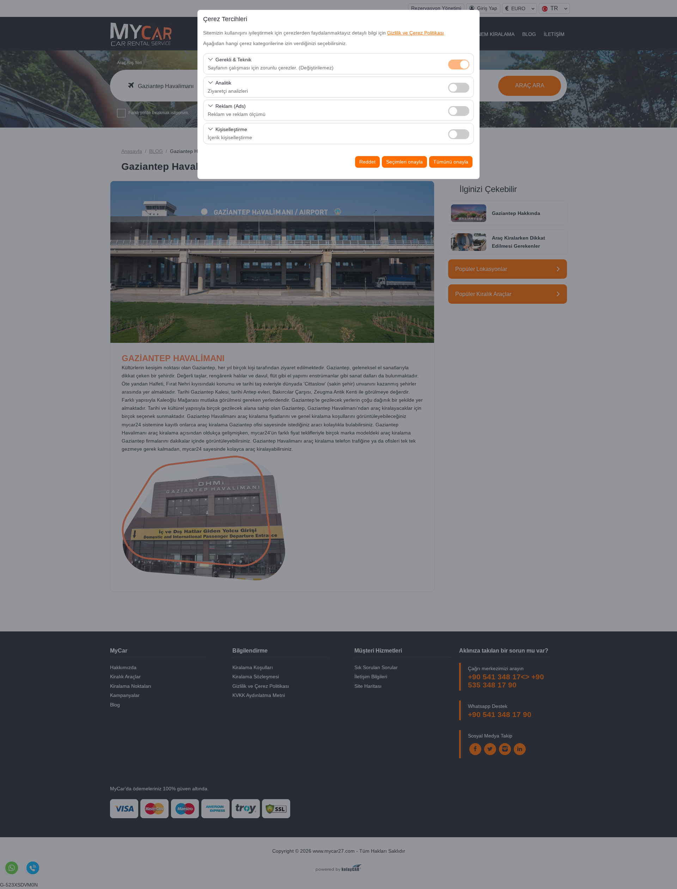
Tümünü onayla (450, 162)
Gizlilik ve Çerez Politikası (415, 33)
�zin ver (458, 88)
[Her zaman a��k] (458, 63)
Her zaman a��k (458, 64)
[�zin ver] (458, 87)
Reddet (367, 162)
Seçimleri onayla (404, 162)
